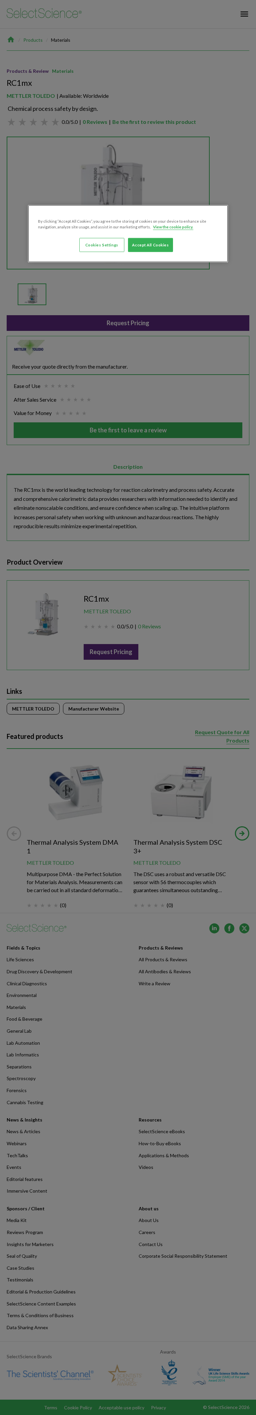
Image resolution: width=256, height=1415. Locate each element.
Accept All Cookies (150, 244)
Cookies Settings (101, 244)
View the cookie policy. (173, 226)
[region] (128, 233)
